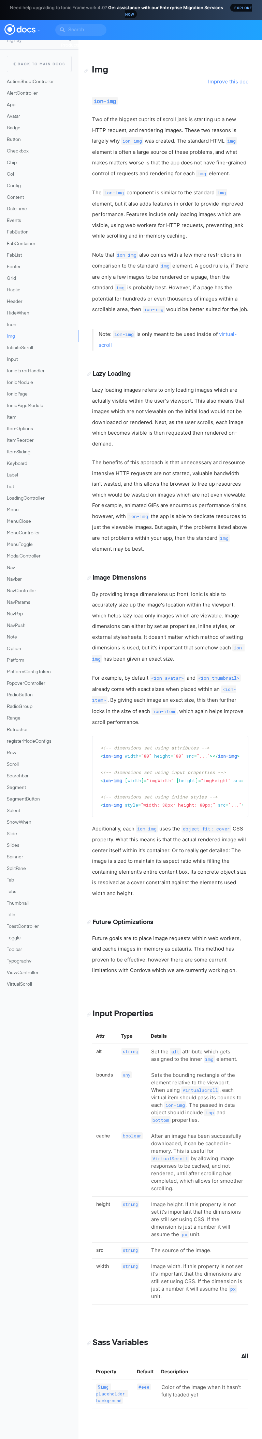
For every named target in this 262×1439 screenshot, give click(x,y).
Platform (15, 660)
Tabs (11, 892)
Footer (14, 267)
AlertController (22, 93)
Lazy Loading (111, 374)
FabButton (18, 232)
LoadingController (26, 498)
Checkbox (18, 151)
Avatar (13, 116)
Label (12, 475)
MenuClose (19, 521)
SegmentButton (23, 799)
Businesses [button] (135, 45)
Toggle (14, 938)
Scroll (13, 764)
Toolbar (14, 950)
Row (11, 753)
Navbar (14, 579)
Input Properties (122, 1014)
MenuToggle (20, 545)
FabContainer (21, 244)
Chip (12, 163)
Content (15, 197)
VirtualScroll (19, 984)
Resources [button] (168, 45)
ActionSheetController (30, 82)
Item (11, 417)
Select (13, 811)
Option (14, 649)
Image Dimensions (119, 578)
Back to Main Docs (41, 64)
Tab (10, 880)
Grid (11, 278)
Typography (19, 961)
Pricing (196, 45)
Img (11, 336)
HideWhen (18, 313)
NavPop (15, 614)
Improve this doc (228, 81)
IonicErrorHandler (26, 371)
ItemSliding (18, 452)
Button (14, 140)
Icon (11, 325)
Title (11, 915)
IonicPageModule (25, 406)
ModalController (24, 556)
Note (12, 637)
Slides (13, 845)
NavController (21, 591)
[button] (38, 28)
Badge (13, 128)
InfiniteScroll (20, 348)
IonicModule (20, 383)
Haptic (13, 290)
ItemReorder (20, 440)
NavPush (16, 626)
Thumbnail (18, 903)
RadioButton (20, 695)
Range (13, 718)
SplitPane (16, 869)
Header (15, 302)
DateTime (17, 209)
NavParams (18, 602)
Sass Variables (120, 1343)
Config (14, 186)
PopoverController (26, 683)
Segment (16, 788)
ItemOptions (20, 429)
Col (10, 174)
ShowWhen (19, 822)
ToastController (23, 926)
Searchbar (18, 776)
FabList (14, 255)
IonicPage (17, 394)
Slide (12, 834)
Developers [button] (101, 45)
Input (12, 359)
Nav (11, 568)
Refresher (17, 730)
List (10, 487)
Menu (13, 510)
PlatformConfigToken (29, 672)
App (11, 105)
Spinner (15, 857)
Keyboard (17, 464)
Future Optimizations (122, 922)
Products (70, 45)
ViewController (23, 973)
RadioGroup (19, 707)
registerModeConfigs (29, 741)
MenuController (23, 533)
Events (14, 221)
